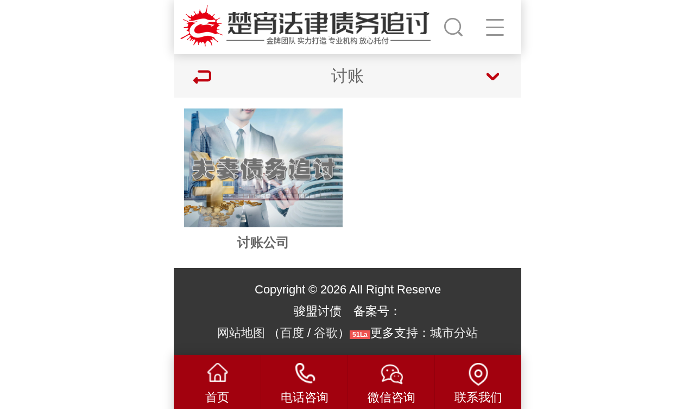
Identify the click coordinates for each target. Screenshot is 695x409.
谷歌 (326, 333)
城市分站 (454, 333)
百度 (292, 333)
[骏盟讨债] (307, 24)
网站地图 (241, 333)
